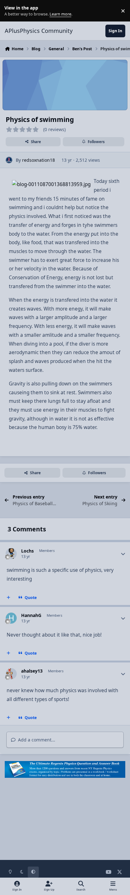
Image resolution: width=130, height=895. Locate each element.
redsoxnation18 (38, 160)
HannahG (31, 615)
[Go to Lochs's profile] (11, 553)
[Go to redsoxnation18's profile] (9, 160)
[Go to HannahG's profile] (11, 618)
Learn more (12, 11)
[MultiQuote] (9, 597)
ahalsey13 (32, 671)
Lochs (27, 551)
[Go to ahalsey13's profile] (11, 673)
